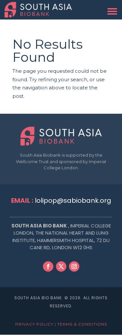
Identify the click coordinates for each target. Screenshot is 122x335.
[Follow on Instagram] (74, 266)
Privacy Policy (34, 324)
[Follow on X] (61, 266)
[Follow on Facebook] (48, 266)
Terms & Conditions (82, 324)
